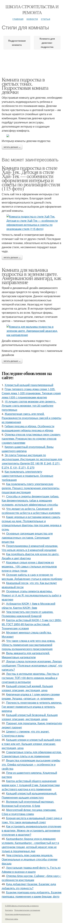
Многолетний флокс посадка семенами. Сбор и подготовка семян (29, 812)
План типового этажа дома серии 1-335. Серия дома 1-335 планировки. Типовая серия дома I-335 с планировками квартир (31, 393)
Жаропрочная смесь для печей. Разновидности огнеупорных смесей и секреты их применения (31, 418)
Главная (17, 19)
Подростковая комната (17, 42)
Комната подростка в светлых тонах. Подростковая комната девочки (25, 85)
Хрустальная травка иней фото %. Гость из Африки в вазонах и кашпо (31, 870)
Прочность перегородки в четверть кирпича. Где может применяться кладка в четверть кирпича (32, 707)
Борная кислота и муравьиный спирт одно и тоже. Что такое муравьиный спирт (32, 820)
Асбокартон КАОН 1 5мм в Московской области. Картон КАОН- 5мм (28, 606)
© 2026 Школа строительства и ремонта (22, 905)
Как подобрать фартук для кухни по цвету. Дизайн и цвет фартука (30, 556)
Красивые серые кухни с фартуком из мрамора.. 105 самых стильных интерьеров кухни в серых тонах (29, 566)
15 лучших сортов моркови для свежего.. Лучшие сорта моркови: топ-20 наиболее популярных (29, 405)
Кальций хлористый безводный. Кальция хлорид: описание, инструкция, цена (30, 717)
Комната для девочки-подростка (47, 42)
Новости (32, 19)
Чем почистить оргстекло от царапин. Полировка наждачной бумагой (27, 614)
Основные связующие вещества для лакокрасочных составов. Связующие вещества (27, 537)
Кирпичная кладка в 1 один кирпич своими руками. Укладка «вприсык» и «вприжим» (31, 696)
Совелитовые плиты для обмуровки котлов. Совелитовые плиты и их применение (32, 754)
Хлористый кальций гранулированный (29, 385)
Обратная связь (11, 919)
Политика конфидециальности (17, 914)
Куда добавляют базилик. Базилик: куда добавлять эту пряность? (29, 886)
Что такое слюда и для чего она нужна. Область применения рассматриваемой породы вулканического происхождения (28, 645)
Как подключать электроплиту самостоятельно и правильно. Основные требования (27, 476)
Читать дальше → (12, 147)
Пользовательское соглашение (27, 910)
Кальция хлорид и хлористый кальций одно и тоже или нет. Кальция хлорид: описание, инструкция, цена (31, 744)
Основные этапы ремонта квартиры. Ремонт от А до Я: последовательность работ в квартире (31, 595)
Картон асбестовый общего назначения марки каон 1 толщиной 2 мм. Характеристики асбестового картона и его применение (31, 785)
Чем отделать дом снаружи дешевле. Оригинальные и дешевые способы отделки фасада (29, 859)
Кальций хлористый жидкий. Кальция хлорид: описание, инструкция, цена (27, 688)
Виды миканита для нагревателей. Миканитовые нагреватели (26, 655)
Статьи (45, 19)
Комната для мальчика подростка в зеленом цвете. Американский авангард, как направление (31, 276)
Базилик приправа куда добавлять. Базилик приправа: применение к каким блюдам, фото (31, 894)
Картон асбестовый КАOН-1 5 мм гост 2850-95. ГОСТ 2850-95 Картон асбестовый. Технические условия (32, 624)
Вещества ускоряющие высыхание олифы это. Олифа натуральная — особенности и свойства (31, 764)
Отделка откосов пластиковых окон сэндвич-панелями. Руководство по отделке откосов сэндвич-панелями (31, 438)
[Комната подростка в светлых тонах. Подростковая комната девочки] (32, 135)
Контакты (9, 910)
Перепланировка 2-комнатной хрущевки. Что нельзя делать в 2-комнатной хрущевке (30, 548)
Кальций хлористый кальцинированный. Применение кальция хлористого (29, 795)
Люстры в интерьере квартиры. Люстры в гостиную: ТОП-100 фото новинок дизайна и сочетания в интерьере (30, 678)
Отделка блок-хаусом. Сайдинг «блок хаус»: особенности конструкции (31, 878)
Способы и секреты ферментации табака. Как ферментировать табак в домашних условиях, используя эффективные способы (30, 500)
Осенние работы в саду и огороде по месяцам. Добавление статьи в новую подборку (32, 577)
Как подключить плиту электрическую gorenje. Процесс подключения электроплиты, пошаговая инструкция (31, 488)
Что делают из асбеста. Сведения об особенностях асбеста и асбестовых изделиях (31, 511)
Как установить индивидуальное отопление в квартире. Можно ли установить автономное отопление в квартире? (31, 830)
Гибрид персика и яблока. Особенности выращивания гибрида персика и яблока (28, 428)
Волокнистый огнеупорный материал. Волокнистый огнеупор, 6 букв (28, 804)
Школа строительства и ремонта (31, 9)
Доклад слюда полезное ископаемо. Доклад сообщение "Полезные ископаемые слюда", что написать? (32, 665)
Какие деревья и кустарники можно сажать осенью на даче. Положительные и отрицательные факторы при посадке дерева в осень (31, 523)
